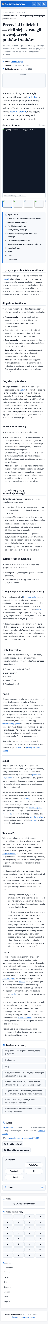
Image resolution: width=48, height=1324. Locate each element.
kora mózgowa (8, 978)
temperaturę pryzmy (11, 724)
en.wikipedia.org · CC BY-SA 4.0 (15, 196)
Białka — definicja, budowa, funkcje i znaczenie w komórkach (20, 1101)
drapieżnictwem (9, 853)
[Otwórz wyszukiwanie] (39, 4)
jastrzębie (30, 747)
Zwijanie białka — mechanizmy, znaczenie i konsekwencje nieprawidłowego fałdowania (23, 1092)
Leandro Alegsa (17, 62)
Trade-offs (12, 259)
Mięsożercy (7, 814)
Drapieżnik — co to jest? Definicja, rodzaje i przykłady (24, 1052)
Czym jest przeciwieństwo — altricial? (24, 218)
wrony (18, 747)
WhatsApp (34, 1165)
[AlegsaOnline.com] (16, 4)
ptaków (22, 111)
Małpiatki (9, 1066)
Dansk (6, 1277)
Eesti (6, 1297)
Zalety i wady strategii (17, 230)
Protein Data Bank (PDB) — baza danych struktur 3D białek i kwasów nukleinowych (23, 1083)
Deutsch (7, 1287)
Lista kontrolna (13, 248)
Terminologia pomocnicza (18, 240)
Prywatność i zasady (28, 1317)
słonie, (34, 820)
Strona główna (8, 12)
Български (8, 1268)
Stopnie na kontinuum (17, 222)
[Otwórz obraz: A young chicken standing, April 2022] (24, 160)
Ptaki (9, 252)
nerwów (22, 981)
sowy (38, 747)
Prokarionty (10, 1060)
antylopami (7, 778)
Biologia (20, 12)
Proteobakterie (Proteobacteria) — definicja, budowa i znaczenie (24, 1110)
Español (7, 1292)
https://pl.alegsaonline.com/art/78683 (23, 1138)
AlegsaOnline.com (10, 1127)
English (7, 1301)
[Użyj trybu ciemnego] (44, 4)
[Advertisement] (24, 81)
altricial (5, 279)
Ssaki (9, 255)
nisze (38, 609)
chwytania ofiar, (36, 817)
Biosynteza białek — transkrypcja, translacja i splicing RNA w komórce (24, 1074)
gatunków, (33, 97)
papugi (5, 750)
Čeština (7, 1272)
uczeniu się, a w (35, 807)
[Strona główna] (34, 4)
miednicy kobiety (25, 1018)
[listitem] (7, 204)
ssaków (13, 111)
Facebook (14, 1171)
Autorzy (15, 1317)
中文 (5, 1282)
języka (13, 994)
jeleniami (36, 775)
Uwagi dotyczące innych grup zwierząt (24, 244)
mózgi (27, 798)
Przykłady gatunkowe (16, 226)
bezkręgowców (29, 597)
